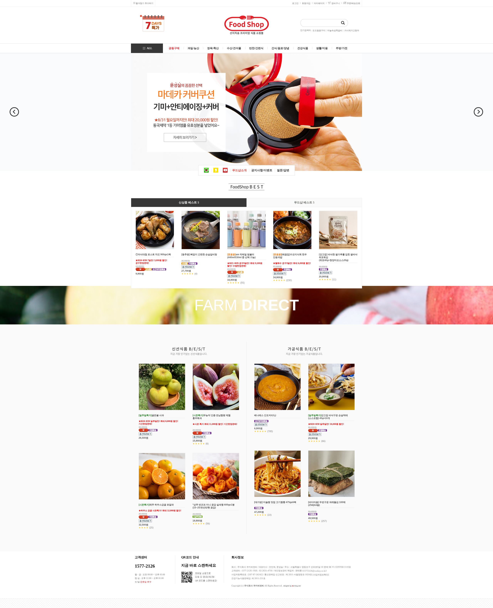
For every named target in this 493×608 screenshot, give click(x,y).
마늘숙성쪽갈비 (334, 30)
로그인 (295, 3)
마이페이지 (319, 3)
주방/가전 (341, 48)
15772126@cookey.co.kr (314, 571)
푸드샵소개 (239, 170)
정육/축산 (213, 48)
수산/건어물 (234, 48)
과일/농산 (193, 48)
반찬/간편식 (256, 48)
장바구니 (335, 3)
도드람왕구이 (319, 30)
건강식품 (302, 48)
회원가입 (306, 3)
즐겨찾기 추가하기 (144, 3)
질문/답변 (283, 170)
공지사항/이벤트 (261, 170)
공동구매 (174, 48)
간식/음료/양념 (280, 48)
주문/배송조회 (353, 3)
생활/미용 (322, 48)
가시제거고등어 (351, 30)
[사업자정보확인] (321, 575)
